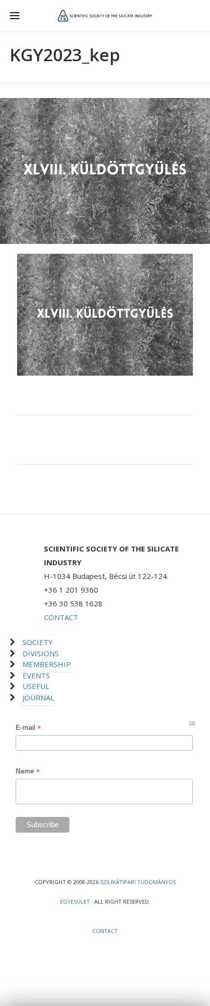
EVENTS (36, 675)
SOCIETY (37, 642)
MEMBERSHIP (46, 664)
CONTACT (61, 617)
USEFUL (35, 686)
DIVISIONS (40, 653)
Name (28, 771)
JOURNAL (38, 697)
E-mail (28, 727)
